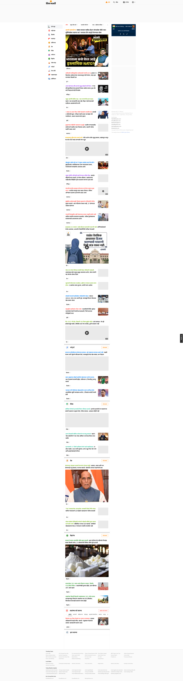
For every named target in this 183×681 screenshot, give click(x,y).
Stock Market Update (102, 653)
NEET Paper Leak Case (115, 653)
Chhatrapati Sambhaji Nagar (64, 663)
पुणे (67, 81)
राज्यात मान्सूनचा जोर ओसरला (76, 670)
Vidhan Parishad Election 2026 (91, 653)
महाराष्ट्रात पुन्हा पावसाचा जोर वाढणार (103, 671)
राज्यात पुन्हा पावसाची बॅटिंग (89, 671)
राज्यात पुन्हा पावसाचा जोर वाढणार (64, 670)
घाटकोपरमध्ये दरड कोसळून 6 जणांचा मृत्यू (117, 671)
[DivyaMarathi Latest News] (51, 3)
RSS (118, 114)
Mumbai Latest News (76, 663)
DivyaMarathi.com (116, 124)
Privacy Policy (129, 114)
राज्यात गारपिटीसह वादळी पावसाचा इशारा (78, 673)
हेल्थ (67, 158)
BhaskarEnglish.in (116, 122)
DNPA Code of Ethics (125, 132)
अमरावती (75, 614)
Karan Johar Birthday (50, 658)
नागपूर (104, 614)
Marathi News (74, 656)
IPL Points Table (88, 656)
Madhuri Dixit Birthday (76, 658)
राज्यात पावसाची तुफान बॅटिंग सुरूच (103, 673)
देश (67, 107)
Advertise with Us (115, 111)
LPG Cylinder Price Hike (63, 653)
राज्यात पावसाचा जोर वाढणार (76, 671)
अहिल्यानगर (80, 614)
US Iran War (48, 653)
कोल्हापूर (86, 614)
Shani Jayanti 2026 (76, 655)
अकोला (69, 614)
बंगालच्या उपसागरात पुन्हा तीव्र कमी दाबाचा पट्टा (130, 670)
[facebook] (100, 68)
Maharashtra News (49, 663)
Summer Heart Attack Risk (64, 656)
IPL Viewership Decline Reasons (78, 653)
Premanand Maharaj (128, 656)
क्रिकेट (67, 171)
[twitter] (103, 68)
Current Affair (126, 655)
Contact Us (114, 114)
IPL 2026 (100, 656)
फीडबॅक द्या (181, 337)
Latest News (61, 658)
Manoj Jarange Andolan (50, 655)
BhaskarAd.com (115, 128)
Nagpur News (100, 663)
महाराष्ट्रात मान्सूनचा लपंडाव (63, 671)
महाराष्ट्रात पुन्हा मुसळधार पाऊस (116, 673)
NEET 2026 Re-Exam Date (51, 656)
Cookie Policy (122, 114)
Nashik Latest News (115, 663)
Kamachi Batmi (114, 655)
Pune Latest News (88, 663)
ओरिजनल (68, 68)
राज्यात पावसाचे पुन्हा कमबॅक (128, 671)
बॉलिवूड (68, 94)
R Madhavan (113, 656)
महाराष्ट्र (68, 133)
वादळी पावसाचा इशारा (62, 673)
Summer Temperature (63, 655)
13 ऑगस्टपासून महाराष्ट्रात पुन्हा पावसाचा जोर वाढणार (52, 673)
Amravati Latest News (50, 665)
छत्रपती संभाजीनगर (93, 614)
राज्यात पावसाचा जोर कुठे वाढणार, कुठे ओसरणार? (52, 671)
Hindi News (87, 658)
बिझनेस (67, 579)
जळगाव (100, 614)
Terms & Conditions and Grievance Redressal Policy (122, 113)
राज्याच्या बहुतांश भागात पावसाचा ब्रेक (117, 670)
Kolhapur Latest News (128, 663)
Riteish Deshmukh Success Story (91, 655)
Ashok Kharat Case (102, 655)
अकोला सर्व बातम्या (103, 610)
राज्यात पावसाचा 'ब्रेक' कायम (102, 670)
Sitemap (121, 111)
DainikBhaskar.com (116, 118)
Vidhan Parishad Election (129, 653)
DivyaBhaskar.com (116, 120)
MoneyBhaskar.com (116, 126)
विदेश (67, 429)
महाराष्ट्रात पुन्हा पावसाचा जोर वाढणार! (51, 670)
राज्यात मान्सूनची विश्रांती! (89, 670)
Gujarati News (101, 658)
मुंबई (67, 120)
